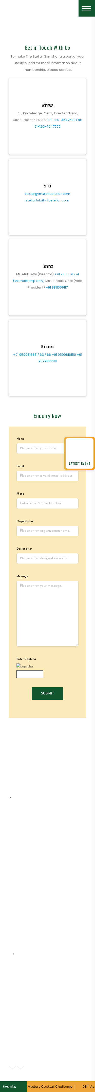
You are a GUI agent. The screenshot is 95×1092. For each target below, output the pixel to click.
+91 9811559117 (57, 287)
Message (22, 576)
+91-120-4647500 (61, 119)
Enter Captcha (26, 659)
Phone (20, 493)
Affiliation (22, 864)
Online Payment (29, 902)
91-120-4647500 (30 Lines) (42, 1043)
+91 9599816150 (64, 354)
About (19, 848)
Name (20, 438)
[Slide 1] (47, 31)
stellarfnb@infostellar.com (47, 200)
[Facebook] (12, 1064)
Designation (24, 548)
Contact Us (24, 909)
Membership (25, 856)
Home (19, 841)
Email (20, 466)
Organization (25, 521)
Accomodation (27, 894)
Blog (17, 886)
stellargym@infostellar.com (47, 193)
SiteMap (21, 917)
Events (10, 1086)
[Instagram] (20, 1064)
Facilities (21, 871)
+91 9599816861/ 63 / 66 (32, 354)
